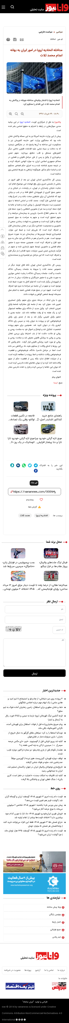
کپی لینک (34, 482)
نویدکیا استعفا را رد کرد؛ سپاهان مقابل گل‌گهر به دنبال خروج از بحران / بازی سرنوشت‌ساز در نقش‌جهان (35, 735)
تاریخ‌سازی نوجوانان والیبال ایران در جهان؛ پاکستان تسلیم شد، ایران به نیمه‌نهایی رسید (35, 769)
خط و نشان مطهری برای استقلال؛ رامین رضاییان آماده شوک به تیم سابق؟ (33, 709)
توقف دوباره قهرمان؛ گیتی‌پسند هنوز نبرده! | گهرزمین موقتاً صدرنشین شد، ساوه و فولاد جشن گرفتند (37, 760)
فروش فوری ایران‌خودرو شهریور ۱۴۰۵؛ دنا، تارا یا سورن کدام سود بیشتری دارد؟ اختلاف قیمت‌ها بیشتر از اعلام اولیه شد (34, 816)
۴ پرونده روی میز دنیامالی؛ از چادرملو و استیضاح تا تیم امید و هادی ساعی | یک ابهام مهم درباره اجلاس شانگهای (35, 701)
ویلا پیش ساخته (54, 907)
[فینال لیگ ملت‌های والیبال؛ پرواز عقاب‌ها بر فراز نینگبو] (50, 553)
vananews (23, 1007)
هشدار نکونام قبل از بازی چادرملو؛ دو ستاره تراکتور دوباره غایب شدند (35, 752)
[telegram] (36, 465)
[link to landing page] (48, 7)
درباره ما (61, 970)
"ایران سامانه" (28, 1002)
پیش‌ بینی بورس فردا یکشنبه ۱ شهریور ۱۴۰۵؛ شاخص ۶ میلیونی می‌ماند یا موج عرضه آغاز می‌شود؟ (35, 807)
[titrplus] (59, 986)
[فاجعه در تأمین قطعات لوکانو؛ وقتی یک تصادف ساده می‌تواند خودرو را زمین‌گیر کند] (20, 406)
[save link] (15, 39)
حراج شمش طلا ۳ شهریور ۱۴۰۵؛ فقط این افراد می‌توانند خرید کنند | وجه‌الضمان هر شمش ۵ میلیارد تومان (33, 824)
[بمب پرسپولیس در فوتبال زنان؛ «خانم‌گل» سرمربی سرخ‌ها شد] (18, 553)
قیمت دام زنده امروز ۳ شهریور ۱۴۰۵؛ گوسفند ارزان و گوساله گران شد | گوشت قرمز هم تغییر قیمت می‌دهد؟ (34, 798)
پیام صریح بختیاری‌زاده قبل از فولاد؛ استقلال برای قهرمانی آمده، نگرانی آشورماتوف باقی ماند (34, 726)
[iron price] (2, 255)
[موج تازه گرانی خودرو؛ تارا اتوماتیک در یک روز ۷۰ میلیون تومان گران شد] (20, 429)
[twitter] (30, 465)
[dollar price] (2, 237)
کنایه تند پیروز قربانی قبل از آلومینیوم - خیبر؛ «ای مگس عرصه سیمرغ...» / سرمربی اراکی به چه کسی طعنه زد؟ (35, 743)
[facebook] (36, 471)
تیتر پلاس (56, 937)
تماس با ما (49, 970)
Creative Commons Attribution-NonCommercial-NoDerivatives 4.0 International (32, 1013)
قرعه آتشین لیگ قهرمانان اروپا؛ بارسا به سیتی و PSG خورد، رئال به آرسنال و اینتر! (34, 718)
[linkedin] (18, 465)
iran (4, 1007)
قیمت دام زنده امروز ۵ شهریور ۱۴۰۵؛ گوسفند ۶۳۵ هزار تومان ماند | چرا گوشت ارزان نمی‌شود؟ (33, 833)
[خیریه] (34, 883)
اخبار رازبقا (56, 922)
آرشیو (37, 970)
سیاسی (59, 32)
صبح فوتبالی (55, 929)
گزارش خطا (32, 507)
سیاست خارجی (45, 32)
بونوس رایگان (55, 914)
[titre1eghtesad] (20, 986)
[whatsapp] (24, 465)
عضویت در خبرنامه (12, 970)
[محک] (34, 862)
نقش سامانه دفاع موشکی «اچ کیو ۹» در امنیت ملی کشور (39, 994)
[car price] (2, 249)
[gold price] (2, 243)
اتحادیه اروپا (25, 122)
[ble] (12, 465)
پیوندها (28, 970)
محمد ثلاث (25, 515)
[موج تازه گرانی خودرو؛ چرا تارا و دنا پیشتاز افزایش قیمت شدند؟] (48, 429)
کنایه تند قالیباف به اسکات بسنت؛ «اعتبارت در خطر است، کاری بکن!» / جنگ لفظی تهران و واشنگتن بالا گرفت (35, 777)
